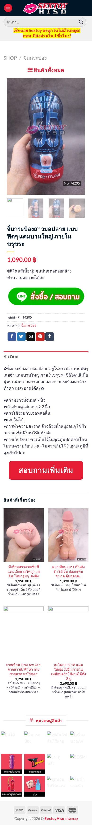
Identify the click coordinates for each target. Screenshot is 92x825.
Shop (10, 58)
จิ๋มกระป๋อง (35, 58)
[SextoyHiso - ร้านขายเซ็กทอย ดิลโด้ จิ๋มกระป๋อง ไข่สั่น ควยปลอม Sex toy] (46, 8)
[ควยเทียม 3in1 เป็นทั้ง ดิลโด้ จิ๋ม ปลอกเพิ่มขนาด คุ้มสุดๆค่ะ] (68, 535)
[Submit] (81, 21)
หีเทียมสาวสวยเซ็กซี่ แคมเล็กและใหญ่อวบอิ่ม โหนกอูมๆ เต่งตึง (24, 571)
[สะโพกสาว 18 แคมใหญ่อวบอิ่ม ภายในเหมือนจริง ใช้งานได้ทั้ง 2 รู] (68, 633)
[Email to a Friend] (30, 336)
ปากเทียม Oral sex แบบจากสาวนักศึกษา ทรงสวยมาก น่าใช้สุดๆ (23, 669)
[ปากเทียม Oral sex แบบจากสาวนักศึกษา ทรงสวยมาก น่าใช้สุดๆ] (24, 633)
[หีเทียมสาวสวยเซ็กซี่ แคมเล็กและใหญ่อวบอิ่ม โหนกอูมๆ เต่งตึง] (24, 535)
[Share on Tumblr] (49, 336)
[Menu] (8, 8)
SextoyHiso (54, 818)
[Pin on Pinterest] (40, 336)
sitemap (71, 818)
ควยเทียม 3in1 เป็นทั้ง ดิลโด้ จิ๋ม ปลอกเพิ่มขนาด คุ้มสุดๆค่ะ (68, 571)
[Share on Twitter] (21, 336)
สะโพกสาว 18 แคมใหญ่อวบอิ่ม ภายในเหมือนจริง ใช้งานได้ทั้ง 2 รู (68, 672)
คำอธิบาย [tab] (11, 356)
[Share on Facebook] (12, 336)
